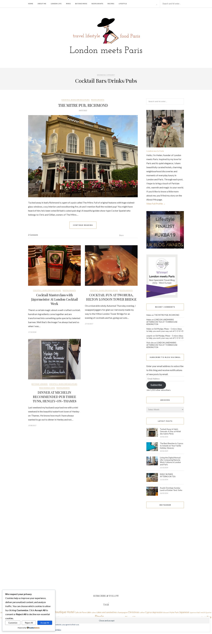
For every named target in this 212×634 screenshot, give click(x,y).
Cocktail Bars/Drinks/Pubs (76, 100)
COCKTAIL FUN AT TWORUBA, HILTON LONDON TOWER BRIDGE (111, 297)
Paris (68, 3)
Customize (12, 623)
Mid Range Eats (47, 388)
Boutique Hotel (64, 612)
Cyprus (148, 612)
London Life (56, 3)
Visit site (150, 342)
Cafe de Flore (80, 612)
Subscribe (156, 385)
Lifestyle (123, 3)
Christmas (133, 612)
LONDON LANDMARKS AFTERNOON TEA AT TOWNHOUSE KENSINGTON (161, 321)
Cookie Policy (56, 630)
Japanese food (195, 612)
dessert (166, 612)
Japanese (184, 612)
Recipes (111, 3)
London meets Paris (155, 151)
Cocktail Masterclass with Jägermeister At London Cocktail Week (54, 299)
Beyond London (40, 384)
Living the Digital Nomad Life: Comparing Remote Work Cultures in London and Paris (170, 461)
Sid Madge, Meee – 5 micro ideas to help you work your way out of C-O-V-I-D (164, 330)
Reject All (29, 623)
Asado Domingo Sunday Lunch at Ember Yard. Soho (171, 489)
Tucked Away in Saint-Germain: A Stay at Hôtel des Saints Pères (170, 431)
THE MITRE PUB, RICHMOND (83, 105)
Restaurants (97, 3)
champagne (122, 612)
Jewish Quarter (206, 612)
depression (157, 612)
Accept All (45, 623)
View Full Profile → (155, 203)
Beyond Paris (81, 3)
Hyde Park (174, 612)
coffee (142, 612)
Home (30, 3)
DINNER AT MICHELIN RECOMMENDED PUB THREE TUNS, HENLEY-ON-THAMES (54, 396)
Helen (148, 315)
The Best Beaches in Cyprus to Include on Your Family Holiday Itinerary (171, 445)
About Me (42, 3)
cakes (93, 612)
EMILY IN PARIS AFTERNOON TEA (168, 475)
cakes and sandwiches (106, 612)
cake (89, 612)
